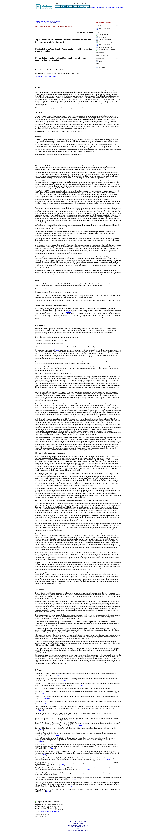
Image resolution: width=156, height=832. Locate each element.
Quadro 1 (68, 312)
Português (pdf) (103, 35)
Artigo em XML (103, 37)
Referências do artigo (105, 39)
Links (58, 675)
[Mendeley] (97, 61)
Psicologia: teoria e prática (47, 21)
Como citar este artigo (105, 42)
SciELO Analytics (104, 28)
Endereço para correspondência (45, 76)
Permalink (102, 67)
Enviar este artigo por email (107, 50)
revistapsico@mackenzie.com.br (78, 830)
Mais (100, 61)
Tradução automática (105, 47)
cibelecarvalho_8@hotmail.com (50, 811)
